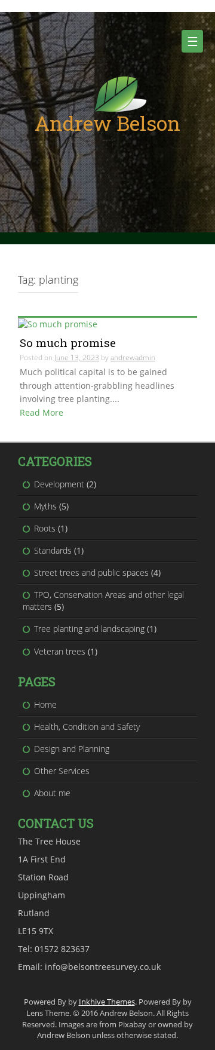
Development (59, 484)
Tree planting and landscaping (89, 628)
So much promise (68, 342)
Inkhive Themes (107, 1001)
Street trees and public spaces (91, 572)
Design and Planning (71, 748)
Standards (53, 550)
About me (52, 793)
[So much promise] (57, 323)
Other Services (62, 770)
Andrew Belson (107, 122)
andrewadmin (132, 357)
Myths (45, 506)
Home (45, 704)
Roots (45, 528)
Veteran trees (59, 651)
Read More (41, 412)
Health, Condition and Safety (87, 726)
